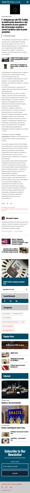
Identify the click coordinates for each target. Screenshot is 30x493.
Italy (14, 207)
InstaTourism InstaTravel (10, 322)
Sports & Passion (8, 326)
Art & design (4, 207)
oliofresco (4, 210)
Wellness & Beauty (8, 330)
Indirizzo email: (15, 461)
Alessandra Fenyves (10, 35)
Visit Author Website (18, 231)
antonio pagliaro (5, 209)
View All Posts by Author (7, 231)
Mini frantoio (21, 209)
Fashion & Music (17, 313)
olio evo (26, 209)
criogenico (11, 209)
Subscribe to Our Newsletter (14, 453)
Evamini (16, 209)
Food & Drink (10, 207)
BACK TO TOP (7, 490)
